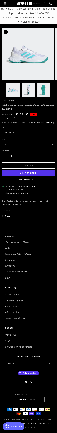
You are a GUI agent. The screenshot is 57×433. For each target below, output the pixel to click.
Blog (7, 278)
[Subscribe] (49, 364)
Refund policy (12, 260)
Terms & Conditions (15, 318)
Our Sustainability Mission (17, 242)
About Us (9, 236)
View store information (16, 193)
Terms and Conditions (16, 271)
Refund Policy (12, 306)
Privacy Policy (12, 266)
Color (4, 127)
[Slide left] (3, 90)
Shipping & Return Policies (18, 254)
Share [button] (7, 216)
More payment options (28, 179)
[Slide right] (54, 90)
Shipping (5, 118)
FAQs (7, 248)
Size (4, 139)
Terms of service (29, 423)
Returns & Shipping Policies (18, 347)
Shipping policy (44, 423)
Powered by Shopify (31, 419)
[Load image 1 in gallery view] (13, 90)
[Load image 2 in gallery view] (28, 90)
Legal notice (30, 427)
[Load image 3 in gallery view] (43, 90)
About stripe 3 (12, 294)
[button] (5, 3)
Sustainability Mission (15, 300)
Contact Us (10, 335)
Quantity (6, 150)
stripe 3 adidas (17, 419)
